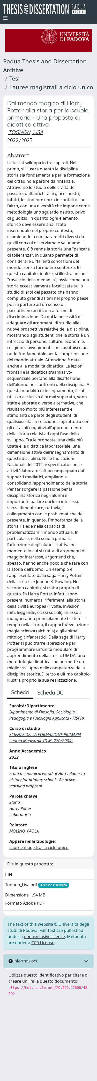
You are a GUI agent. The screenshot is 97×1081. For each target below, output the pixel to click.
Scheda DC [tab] (50, 692)
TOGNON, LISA (25, 132)
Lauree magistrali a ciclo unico (51, 87)
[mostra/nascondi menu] (5, 18)
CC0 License (42, 942)
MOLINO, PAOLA (24, 831)
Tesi (14, 78)
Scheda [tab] (20, 692)
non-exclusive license (44, 936)
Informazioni (25, 960)
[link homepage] (46, 9)
